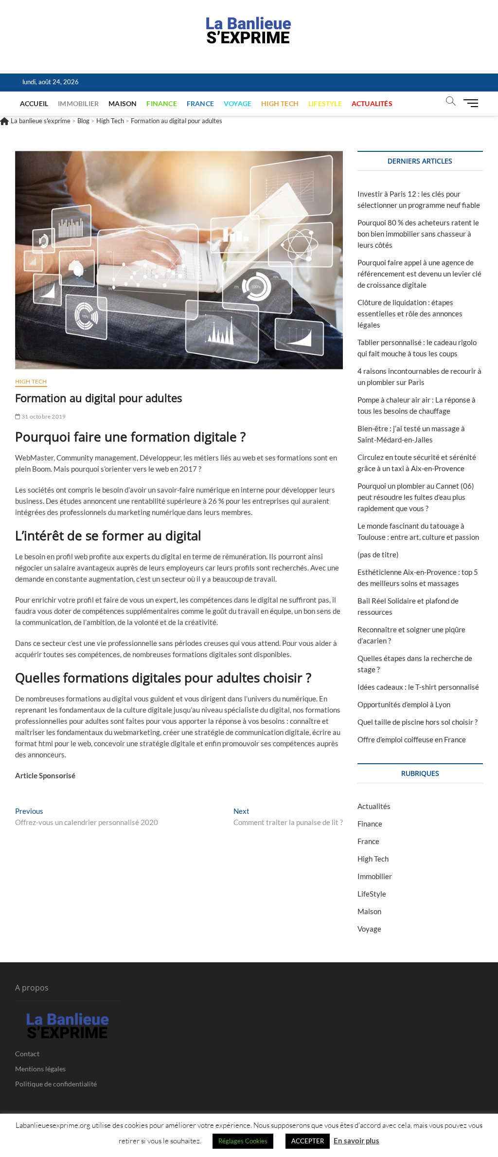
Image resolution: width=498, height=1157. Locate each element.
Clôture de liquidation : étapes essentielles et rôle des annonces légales (409, 313)
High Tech (280, 103)
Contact (27, 1053)
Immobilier (78, 103)
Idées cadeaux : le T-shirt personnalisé (418, 686)
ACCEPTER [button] (307, 1141)
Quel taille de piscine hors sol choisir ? (417, 721)
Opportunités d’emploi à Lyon (403, 704)
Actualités (372, 103)
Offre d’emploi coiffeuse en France (411, 739)
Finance (161, 103)
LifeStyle (325, 103)
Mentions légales (40, 1069)
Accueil (34, 103)
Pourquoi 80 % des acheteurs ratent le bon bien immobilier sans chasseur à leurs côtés (418, 233)
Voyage (237, 103)
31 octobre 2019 (43, 416)
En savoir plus (356, 1140)
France (200, 103)
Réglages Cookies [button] (242, 1141)
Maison (122, 103)
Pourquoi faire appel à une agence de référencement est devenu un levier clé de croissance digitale (419, 273)
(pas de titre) (378, 554)
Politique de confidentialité (56, 1084)
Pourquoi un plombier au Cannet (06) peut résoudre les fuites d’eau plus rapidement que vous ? (415, 497)
